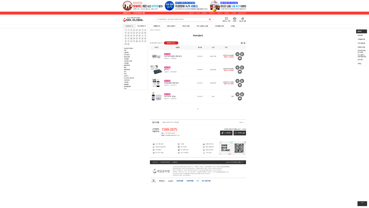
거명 (125, 50)
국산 (125, 71)
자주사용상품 (361, 43)
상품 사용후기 (171, 26)
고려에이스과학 (128, 61)
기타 (125, 88)
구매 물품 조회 (219, 26)
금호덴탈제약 (127, 86)
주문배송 (226, 13)
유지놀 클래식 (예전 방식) (171, 83)
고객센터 (233, 13)
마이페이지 (212, 13)
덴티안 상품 (185, 26)
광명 (125, 67)
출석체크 (204, 13)
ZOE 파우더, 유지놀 (169, 96)
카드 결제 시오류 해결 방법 (362, 55)
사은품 (233, 26)
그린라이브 (127, 80)
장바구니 (219, 13)
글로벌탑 (126, 84)
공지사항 (360, 59)
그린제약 (126, 82)
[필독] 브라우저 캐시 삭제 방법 (170, 122)
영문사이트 (243, 13)
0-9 (125, 44)
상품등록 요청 (126, 13)
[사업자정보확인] (225, 166)
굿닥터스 (126, 76)
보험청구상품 (361, 47)
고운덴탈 (126, 63)
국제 (125, 73)
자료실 (359, 63)
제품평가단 (156, 26)
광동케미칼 (127, 65)
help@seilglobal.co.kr (222, 171)
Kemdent (157, 30)
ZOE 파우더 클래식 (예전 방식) (173, 56)
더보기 (241, 122)
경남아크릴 (127, 56)
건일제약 (126, 52)
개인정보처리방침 (165, 162)
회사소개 (155, 162)
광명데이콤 (127, 69)
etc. (128, 44)
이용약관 (175, 162)
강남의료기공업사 (128, 48)
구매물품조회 (361, 39)
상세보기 (242, 54)
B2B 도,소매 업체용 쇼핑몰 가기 (234, 162)
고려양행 (126, 59)
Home (151, 30)
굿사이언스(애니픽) (129, 78)
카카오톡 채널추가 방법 (361, 51)
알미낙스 (166, 69)
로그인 (198, 13)
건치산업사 (127, 54)
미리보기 (237, 54)
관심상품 (360, 35)
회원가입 (191, 13)
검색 (210, 19)
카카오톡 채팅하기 (138, 13)
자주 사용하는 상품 (202, 26)
